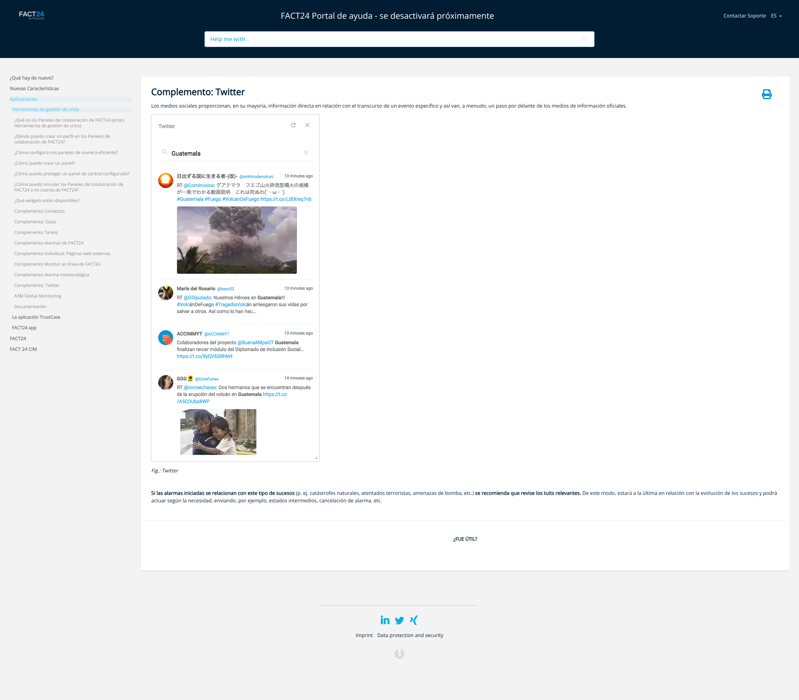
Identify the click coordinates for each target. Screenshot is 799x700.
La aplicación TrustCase (36, 317)
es (774, 15)
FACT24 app (24, 328)
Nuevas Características (34, 88)
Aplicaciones (23, 99)
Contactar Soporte (744, 15)
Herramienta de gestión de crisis (45, 110)
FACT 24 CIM (23, 349)
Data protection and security (410, 635)
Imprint (364, 635)
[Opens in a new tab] (399, 653)
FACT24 (18, 338)
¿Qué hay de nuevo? (32, 78)
